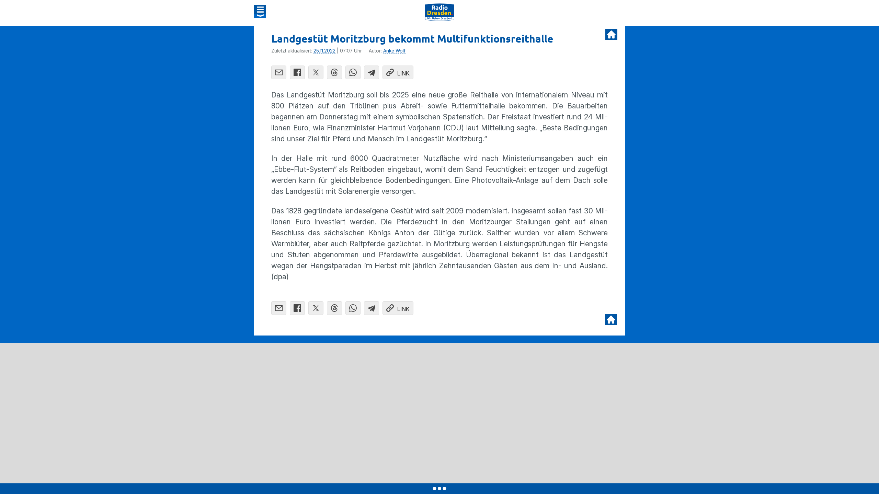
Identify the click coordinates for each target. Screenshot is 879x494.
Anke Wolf (394, 51)
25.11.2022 (324, 51)
